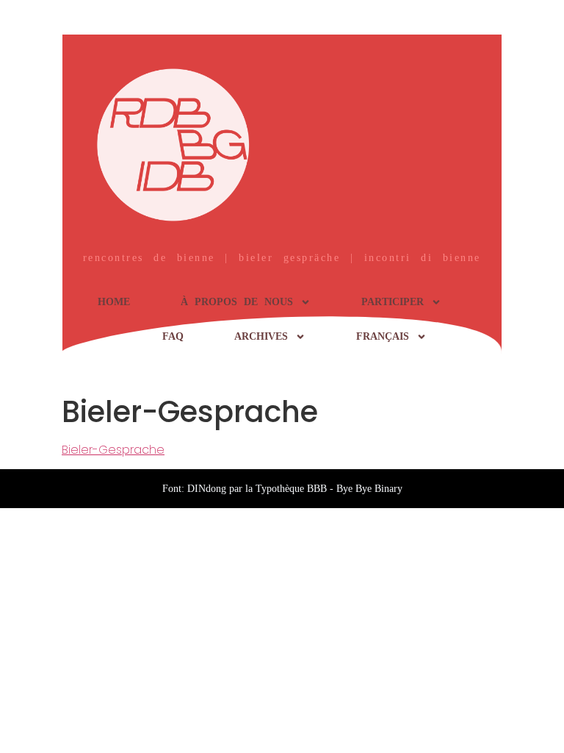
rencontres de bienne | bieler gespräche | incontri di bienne (282, 257)
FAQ (173, 336)
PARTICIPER (392, 301)
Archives (261, 336)
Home (114, 301)
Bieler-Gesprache (113, 449)
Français (382, 336)
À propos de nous (237, 301)
